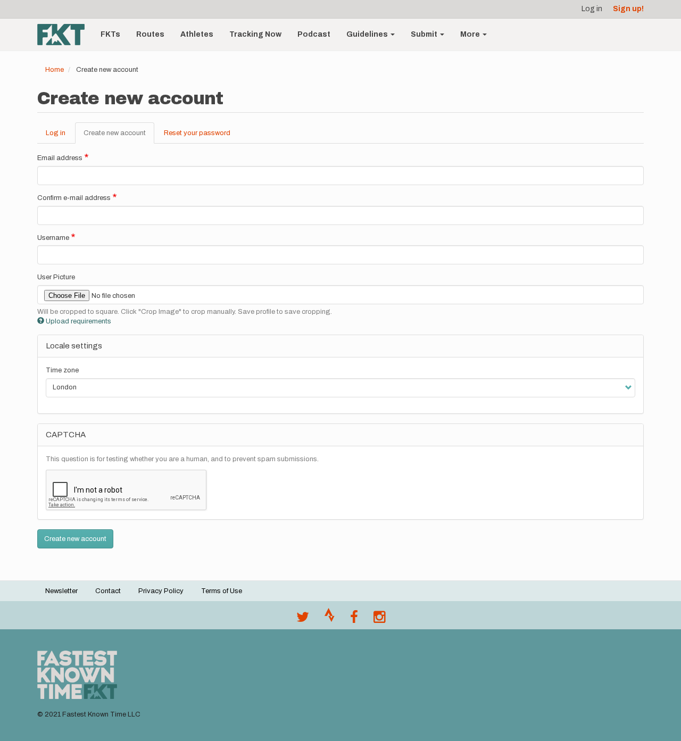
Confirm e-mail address (74, 198)
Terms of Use (221, 591)
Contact (108, 591)
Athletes (196, 34)
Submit (425, 34)
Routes (150, 34)
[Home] (65, 34)
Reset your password (197, 133)
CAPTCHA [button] (66, 434)
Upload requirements (78, 321)
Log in (592, 9)
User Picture (56, 277)
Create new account (119, 136)
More (470, 34)
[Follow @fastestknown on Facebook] (354, 619)
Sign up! (628, 9)
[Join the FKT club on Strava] (330, 619)
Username (53, 238)
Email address (59, 158)
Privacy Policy (161, 591)
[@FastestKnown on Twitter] (302, 619)
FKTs (110, 34)
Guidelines (367, 34)
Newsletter (61, 591)
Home (54, 69)
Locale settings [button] (74, 346)
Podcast (313, 34)
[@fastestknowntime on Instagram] (379, 619)
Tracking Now (255, 34)
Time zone (62, 370)
